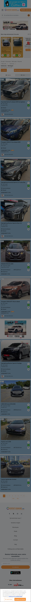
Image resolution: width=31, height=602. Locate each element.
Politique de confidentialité (15, 596)
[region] (15, 595)
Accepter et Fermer (20, 599)
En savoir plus (8, 599)
